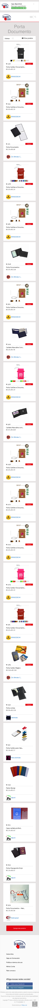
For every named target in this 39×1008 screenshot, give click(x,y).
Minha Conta (10, 966)
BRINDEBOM (15, 77)
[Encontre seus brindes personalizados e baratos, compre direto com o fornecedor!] (19, 944)
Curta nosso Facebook (17, 984)
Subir (35, 1005)
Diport (13, 798)
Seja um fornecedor (13, 958)
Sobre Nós (9, 954)
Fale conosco (11, 970)
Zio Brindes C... (16, 157)
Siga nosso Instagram (17, 987)
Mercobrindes (16, 758)
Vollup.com (24, 1005)
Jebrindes (14, 718)
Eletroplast (15, 918)
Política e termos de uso (14, 962)
